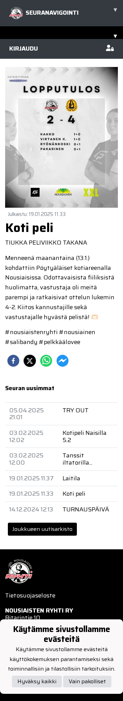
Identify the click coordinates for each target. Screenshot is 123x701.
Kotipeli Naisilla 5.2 (85, 436)
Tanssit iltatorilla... (77, 459)
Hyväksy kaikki (36, 681)
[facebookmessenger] (62, 361)
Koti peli (74, 493)
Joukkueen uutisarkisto (42, 529)
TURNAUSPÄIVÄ (86, 509)
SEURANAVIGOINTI (71, 11)
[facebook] (13, 361)
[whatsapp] (46, 361)
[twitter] (30, 361)
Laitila (71, 478)
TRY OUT (75, 410)
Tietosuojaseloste (30, 595)
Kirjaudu (23, 48)
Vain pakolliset (87, 681)
